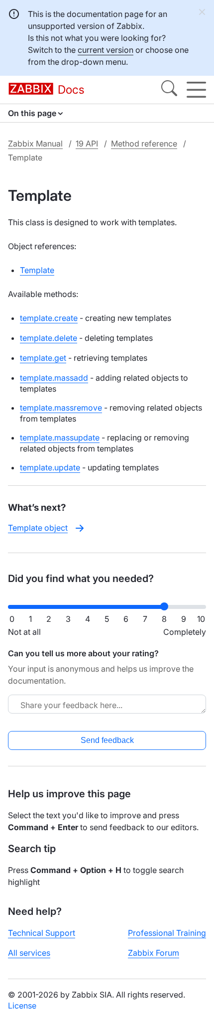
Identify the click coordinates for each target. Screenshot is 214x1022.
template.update (50, 467)
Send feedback (107, 740)
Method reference (144, 143)
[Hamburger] (196, 90)
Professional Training (167, 933)
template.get (43, 358)
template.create (49, 318)
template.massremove (61, 408)
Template (37, 270)
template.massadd (54, 378)
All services (29, 953)
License (22, 1006)
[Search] (169, 89)
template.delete (48, 338)
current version (105, 50)
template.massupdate (60, 437)
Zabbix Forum (153, 953)
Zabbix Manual (35, 143)
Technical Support (41, 933)
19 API (87, 143)
